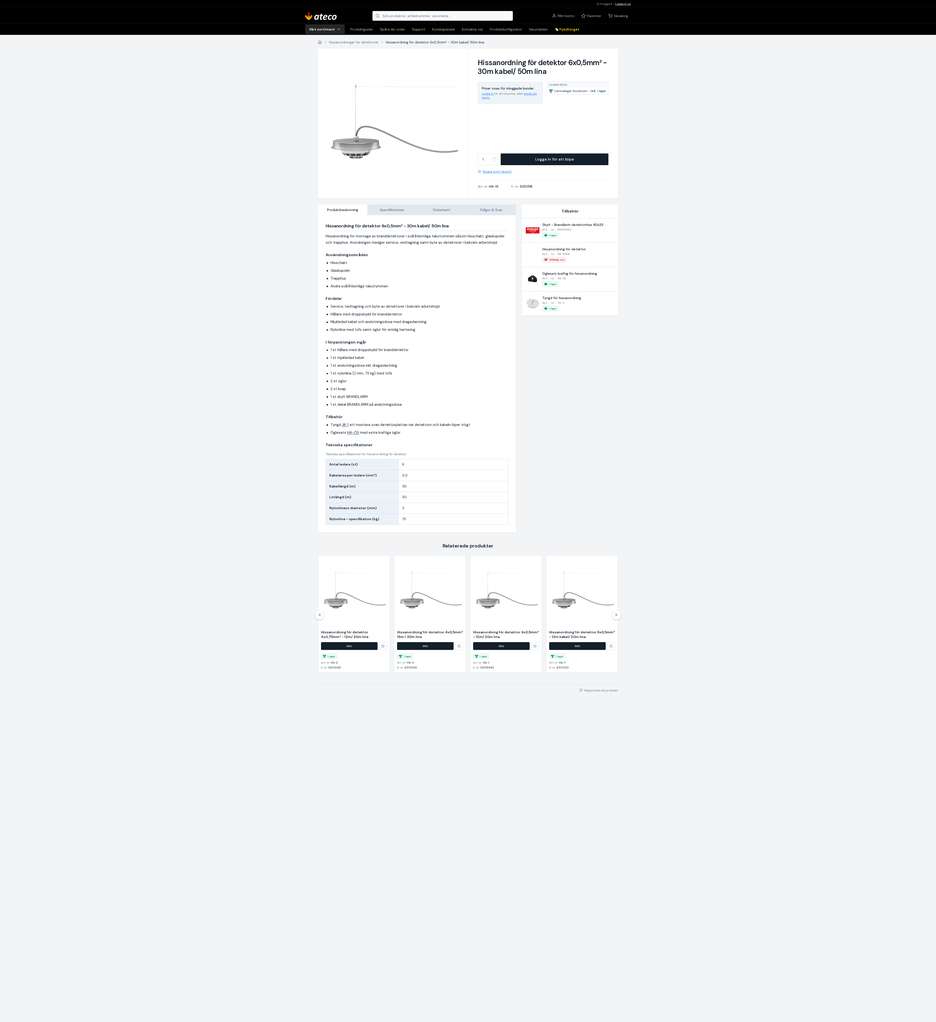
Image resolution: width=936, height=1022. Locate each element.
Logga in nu (623, 4)
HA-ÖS (353, 432)
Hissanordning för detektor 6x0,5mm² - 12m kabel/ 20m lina (582, 634)
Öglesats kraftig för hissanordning (569, 273)
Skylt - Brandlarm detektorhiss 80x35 (573, 225)
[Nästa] (616, 615)
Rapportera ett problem (601, 690)
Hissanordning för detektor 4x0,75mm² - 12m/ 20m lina (344, 634)
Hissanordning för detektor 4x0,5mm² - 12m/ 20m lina (506, 634)
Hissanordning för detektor (564, 249)
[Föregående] (320, 615)
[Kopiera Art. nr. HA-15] (501, 186)
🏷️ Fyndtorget (567, 29)
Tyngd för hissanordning (561, 298)
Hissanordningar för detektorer (354, 42)
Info (349, 646)
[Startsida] (320, 42)
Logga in (487, 94)
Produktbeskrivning (342, 210)
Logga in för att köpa (554, 159)
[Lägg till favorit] (383, 646)
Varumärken (538, 29)
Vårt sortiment (322, 29)
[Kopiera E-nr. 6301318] (535, 186)
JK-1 (345, 424)
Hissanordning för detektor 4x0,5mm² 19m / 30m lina (430, 634)
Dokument (441, 210)
